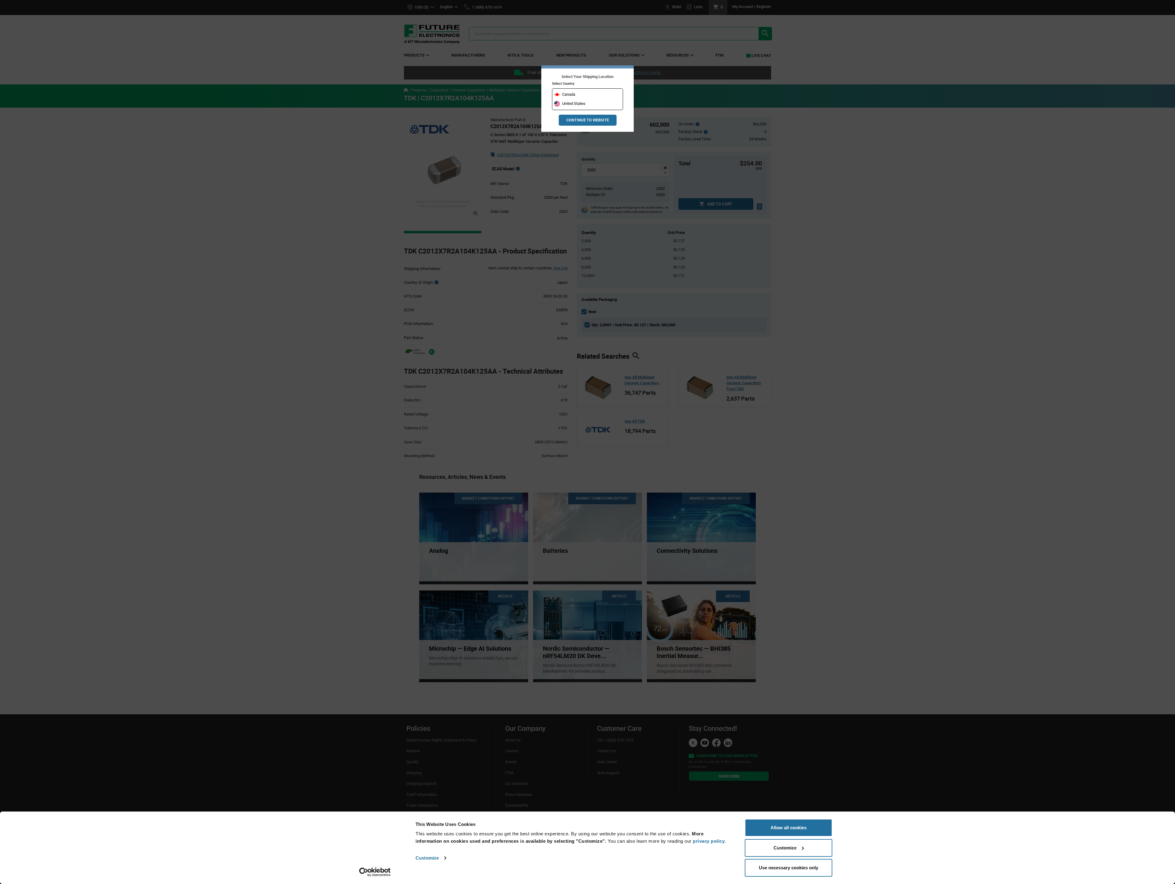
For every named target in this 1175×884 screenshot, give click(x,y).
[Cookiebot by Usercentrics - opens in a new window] (375, 872)
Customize (427, 857)
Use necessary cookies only (788, 867)
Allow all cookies (788, 827)
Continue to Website (587, 120)
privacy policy (709, 841)
